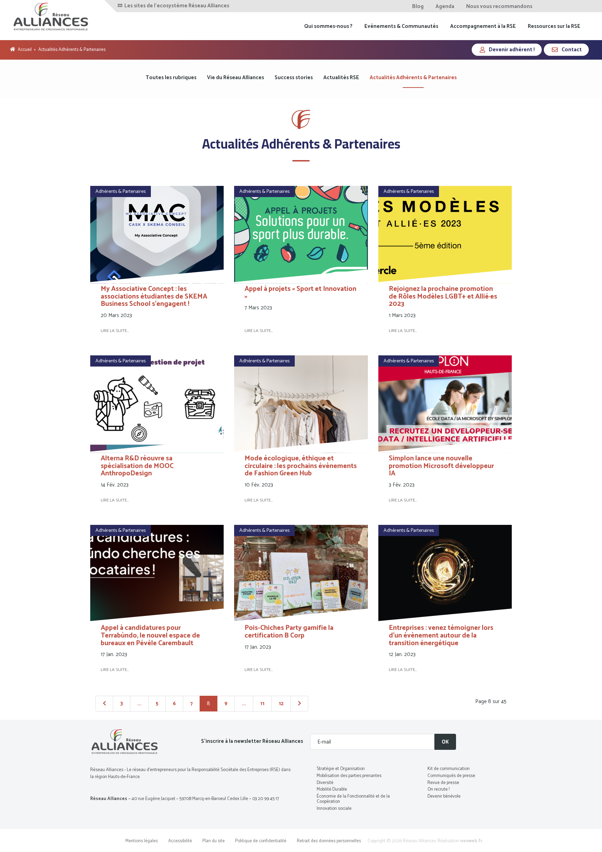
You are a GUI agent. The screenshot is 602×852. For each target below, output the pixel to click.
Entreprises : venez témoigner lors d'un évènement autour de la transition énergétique (441, 635)
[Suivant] (299, 704)
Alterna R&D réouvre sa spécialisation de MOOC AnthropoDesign (137, 466)
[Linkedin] (565, 6)
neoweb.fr (471, 841)
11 (262, 703)
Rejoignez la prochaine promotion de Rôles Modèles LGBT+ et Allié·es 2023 (443, 296)
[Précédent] (104, 704)
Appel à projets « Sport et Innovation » (300, 292)
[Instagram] (582, 6)
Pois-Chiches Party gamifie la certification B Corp (289, 631)
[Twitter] (555, 6)
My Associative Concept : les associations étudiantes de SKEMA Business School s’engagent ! (154, 296)
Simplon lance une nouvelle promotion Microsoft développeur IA (441, 466)
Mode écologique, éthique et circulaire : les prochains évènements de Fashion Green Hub (301, 466)
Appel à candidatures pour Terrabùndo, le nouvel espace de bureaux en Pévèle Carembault (150, 635)
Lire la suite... (115, 330)
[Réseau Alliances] (51, 16)
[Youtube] (573, 6)
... (139, 703)
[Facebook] (546, 6)
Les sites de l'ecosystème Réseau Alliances (176, 6)
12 (281, 703)
